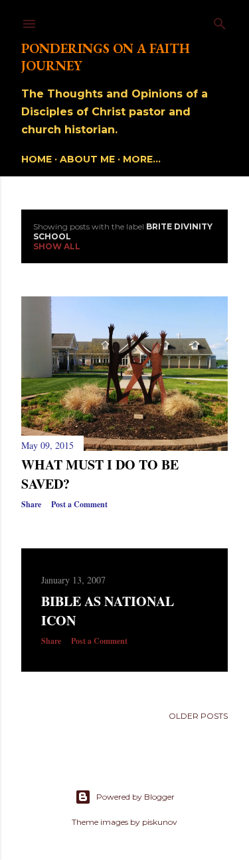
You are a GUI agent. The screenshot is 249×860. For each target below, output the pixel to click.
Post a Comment (79, 504)
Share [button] (31, 504)
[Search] (220, 21)
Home (36, 159)
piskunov (159, 822)
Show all (56, 246)
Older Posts (198, 716)
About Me (87, 159)
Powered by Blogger (135, 797)
